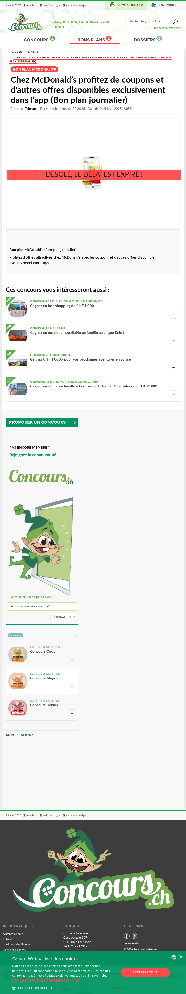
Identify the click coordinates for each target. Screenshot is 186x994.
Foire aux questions (14, 950)
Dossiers (145, 39)
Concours (37, 39)
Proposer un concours (37, 422)
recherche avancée (167, 28)
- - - (46, 5)
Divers (33, 51)
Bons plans (92, 39)
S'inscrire (63, 617)
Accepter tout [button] (145, 972)
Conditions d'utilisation (16, 944)
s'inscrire (167, 5)
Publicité (8, 939)
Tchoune (31, 108)
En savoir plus (97, 975)
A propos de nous (13, 934)
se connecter (130, 5)
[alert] (93, 972)
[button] (64, 980)
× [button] (180, 957)
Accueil (16, 51)
